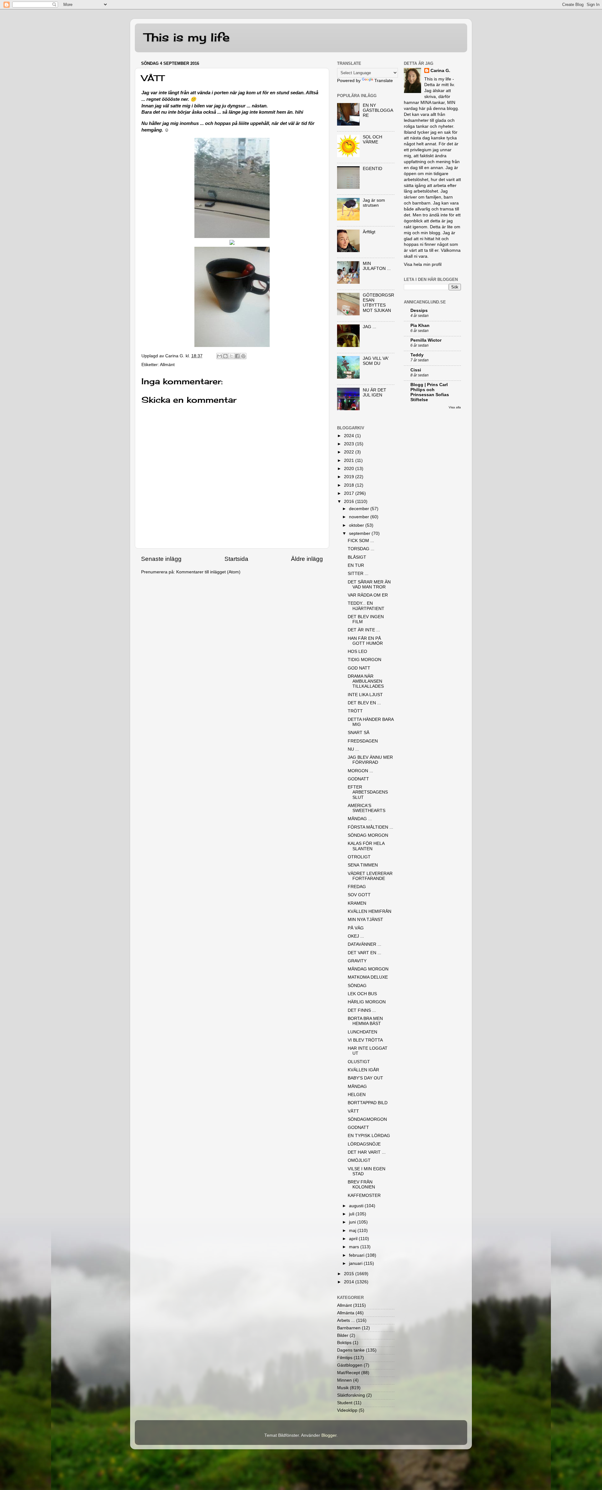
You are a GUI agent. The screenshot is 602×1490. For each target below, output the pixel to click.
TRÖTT (355, 711)
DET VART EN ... (364, 952)
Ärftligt (369, 232)
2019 (349, 476)
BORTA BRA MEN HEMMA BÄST (365, 1021)
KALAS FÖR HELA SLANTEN (366, 846)
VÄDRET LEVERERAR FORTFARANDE (370, 876)
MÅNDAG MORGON (368, 969)
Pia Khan (420, 325)
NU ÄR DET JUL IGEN (374, 392)
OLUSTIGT (359, 1061)
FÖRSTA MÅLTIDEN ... (370, 827)
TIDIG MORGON (364, 659)
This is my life (187, 37)
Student (344, 1402)
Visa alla (455, 407)
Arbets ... (346, 1320)
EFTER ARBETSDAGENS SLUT (368, 792)
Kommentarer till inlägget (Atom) (208, 572)
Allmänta (345, 1313)
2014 (349, 1282)
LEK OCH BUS (362, 993)
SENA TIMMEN (363, 865)
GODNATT (358, 779)
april (354, 1238)
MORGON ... (360, 770)
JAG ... (369, 326)
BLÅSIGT (357, 557)
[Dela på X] (231, 356)
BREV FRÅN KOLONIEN (361, 1184)
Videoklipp (347, 1410)
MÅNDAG (357, 1086)
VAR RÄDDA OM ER (368, 595)
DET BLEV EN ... (364, 703)
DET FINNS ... (362, 1010)
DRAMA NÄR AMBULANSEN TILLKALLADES (366, 681)
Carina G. (440, 70)
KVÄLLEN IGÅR (363, 1070)
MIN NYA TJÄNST (365, 919)
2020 (349, 468)
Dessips (419, 310)
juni (353, 1222)
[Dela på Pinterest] (243, 356)
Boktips (344, 1342)
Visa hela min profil (422, 264)
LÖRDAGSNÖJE (364, 1144)
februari (357, 1255)
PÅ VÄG (356, 928)
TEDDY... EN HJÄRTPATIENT (366, 606)
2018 (349, 485)
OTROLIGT (359, 857)
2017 (349, 493)
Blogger (328, 1435)
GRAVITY (357, 961)
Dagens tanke (351, 1350)
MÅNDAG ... (360, 818)
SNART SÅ (358, 732)
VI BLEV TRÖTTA (365, 1040)
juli (352, 1214)
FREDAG (357, 886)
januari (356, 1263)
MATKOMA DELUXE (368, 977)
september (360, 533)
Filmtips (344, 1357)
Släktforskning (351, 1395)
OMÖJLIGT (359, 1160)
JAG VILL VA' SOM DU (376, 361)
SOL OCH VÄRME (372, 139)
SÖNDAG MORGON (368, 835)
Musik (343, 1387)
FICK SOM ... (361, 540)
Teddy (417, 355)
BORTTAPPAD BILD (368, 1102)
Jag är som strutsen (374, 203)
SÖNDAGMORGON (367, 1119)
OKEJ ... (356, 936)
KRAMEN (357, 903)
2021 (349, 460)
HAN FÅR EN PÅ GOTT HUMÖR (365, 641)
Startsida (236, 559)
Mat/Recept (348, 1372)
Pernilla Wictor (425, 340)
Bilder (342, 1335)
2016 (349, 501)
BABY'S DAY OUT (365, 1078)
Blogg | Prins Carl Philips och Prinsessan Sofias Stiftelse (429, 392)
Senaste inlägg (161, 559)
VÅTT (353, 1111)
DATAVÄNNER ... (364, 944)
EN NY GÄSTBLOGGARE (378, 110)
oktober (357, 525)
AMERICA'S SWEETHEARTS (366, 808)
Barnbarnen (349, 1328)
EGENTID (372, 168)
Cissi (415, 370)
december (359, 508)
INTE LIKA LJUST (365, 694)
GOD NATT (359, 668)
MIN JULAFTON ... (377, 266)
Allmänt (167, 364)
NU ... (353, 749)
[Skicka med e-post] (219, 356)
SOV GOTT (359, 894)
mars (354, 1246)
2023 (349, 444)
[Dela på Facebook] (237, 356)
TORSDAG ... (361, 548)
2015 (349, 1273)
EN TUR (356, 565)
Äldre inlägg (307, 559)
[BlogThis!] (225, 356)
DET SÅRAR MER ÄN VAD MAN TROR (369, 584)
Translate (383, 80)
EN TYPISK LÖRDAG (369, 1135)
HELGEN (357, 1094)
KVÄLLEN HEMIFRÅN (369, 911)
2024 (349, 435)
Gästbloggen (349, 1365)
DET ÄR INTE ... (364, 630)
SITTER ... (358, 573)
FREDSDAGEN (363, 741)
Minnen (344, 1380)
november (359, 517)
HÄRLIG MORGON (367, 1002)
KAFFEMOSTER (364, 1195)
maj (353, 1230)
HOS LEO (357, 651)
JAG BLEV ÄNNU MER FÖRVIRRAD (370, 760)
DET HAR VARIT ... (367, 1152)
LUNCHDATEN (362, 1032)
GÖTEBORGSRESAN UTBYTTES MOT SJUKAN (378, 303)
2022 (349, 452)
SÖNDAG (357, 985)
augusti (357, 1205)
